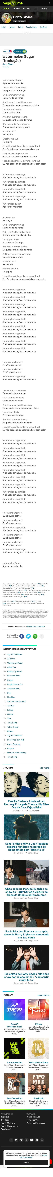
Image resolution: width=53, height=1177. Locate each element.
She (9, 718)
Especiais (5, 1117)
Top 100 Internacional (10, 1126)
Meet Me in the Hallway (16, 753)
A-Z (36, 9)
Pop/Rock (21, 21)
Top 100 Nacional (8, 1123)
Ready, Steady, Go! (15, 684)
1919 (32, 601)
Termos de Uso (32, 1120)
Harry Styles (23, 17)
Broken (10, 731)
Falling (10, 710)
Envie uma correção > (36, 626)
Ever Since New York (15, 740)
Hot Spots (5, 1120)
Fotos (20, 27)
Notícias (45, 9)
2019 (13, 601)
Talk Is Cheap (12, 727)
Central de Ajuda (33, 1117)
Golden (10, 680)
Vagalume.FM (43, 995)
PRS (38, 584)
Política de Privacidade (35, 1123)
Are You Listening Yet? (16, 701)
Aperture (11, 706)
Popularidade (31, 27)
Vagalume (13, 3)
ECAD (4, 603)
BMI (10, 586)
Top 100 (16, 9)
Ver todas (44, 768)
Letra (5, 51)
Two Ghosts (12, 723)
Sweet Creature (13, 744)
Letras (3, 27)
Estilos (27, 9)
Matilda (10, 714)
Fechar (26, 1162)
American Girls (13, 689)
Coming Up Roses (14, 672)
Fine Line (11, 697)
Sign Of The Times (14, 654)
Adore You (11, 667)
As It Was (11, 659)
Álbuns (12, 27)
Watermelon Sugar (14, 663)
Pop (9, 693)
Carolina (10, 748)
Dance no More (13, 676)
